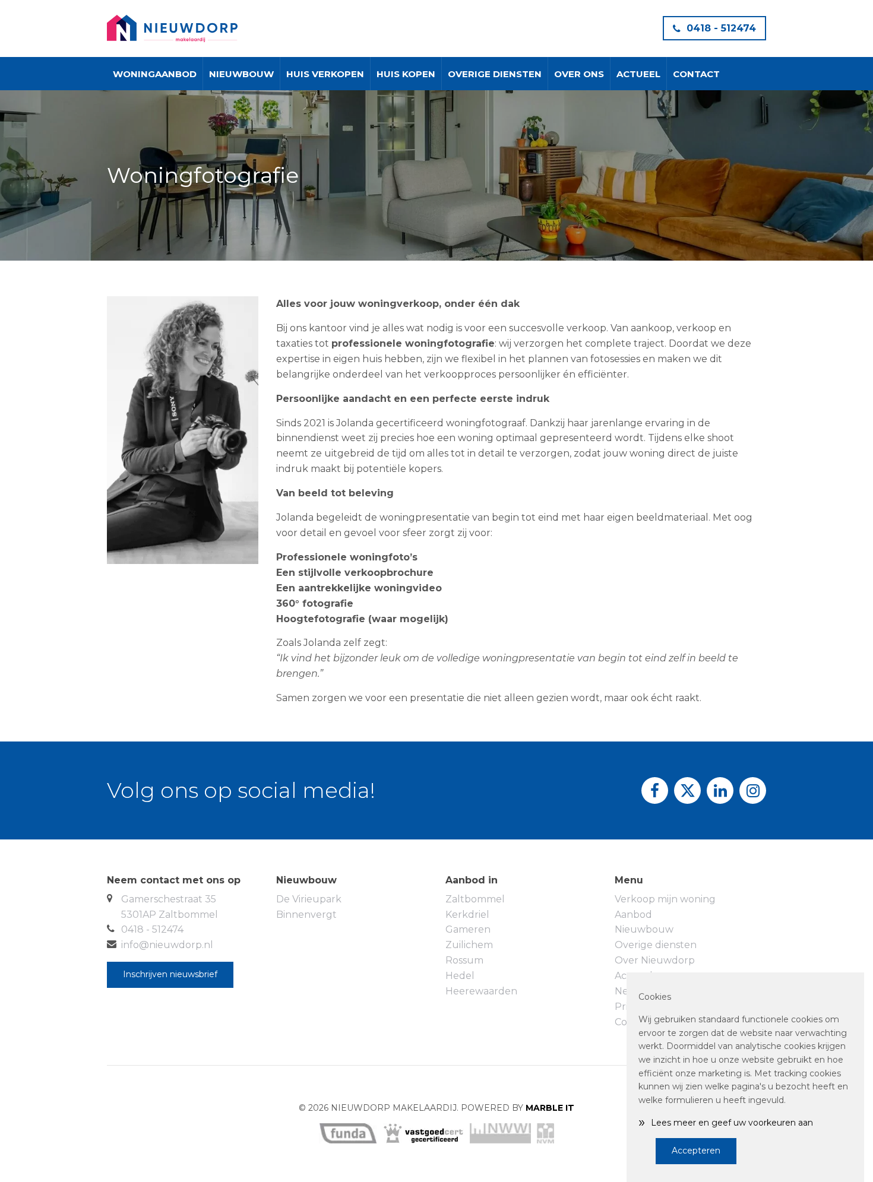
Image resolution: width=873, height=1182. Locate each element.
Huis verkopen (325, 74)
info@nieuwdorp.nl (167, 944)
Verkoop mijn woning (665, 899)
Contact (696, 74)
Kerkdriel (467, 914)
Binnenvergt (306, 914)
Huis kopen (406, 74)
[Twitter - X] (687, 790)
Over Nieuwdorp (655, 960)
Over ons (579, 74)
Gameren (468, 929)
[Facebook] (654, 790)
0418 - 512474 (721, 28)
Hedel (460, 975)
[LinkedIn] (720, 790)
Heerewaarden (481, 991)
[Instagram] (752, 790)
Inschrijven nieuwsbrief (170, 974)
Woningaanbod (155, 74)
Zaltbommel (475, 899)
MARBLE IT (550, 1107)
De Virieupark (308, 899)
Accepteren (696, 1150)
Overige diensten (495, 74)
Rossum (464, 960)
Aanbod (633, 914)
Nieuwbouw (241, 74)
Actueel (638, 74)
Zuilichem (469, 944)
